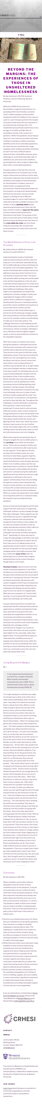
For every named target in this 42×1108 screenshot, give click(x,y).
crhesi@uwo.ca (9, 1048)
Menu (22, 35)
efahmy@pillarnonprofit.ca (24, 1001)
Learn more (7, 1088)
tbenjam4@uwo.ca (24, 998)
